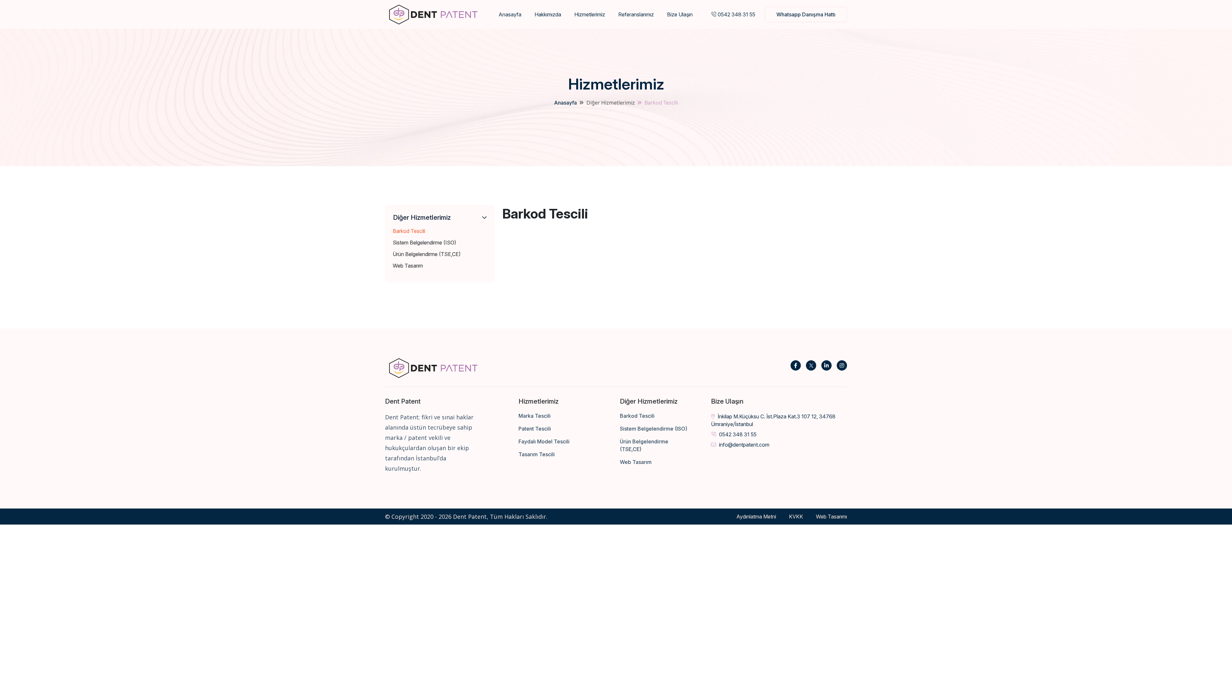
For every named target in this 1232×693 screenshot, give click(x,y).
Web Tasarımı (831, 516)
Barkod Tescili (409, 231)
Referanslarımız (636, 14)
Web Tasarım (408, 265)
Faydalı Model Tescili (543, 441)
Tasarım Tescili (536, 454)
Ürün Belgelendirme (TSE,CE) (427, 254)
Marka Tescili (534, 416)
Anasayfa (510, 14)
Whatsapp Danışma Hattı (805, 14)
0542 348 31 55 (735, 14)
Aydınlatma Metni (756, 516)
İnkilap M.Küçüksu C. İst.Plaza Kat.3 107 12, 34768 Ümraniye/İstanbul (773, 420)
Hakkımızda (548, 14)
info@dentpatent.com (743, 444)
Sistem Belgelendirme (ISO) (424, 242)
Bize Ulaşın (680, 14)
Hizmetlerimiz (589, 14)
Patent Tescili (534, 428)
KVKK (796, 516)
